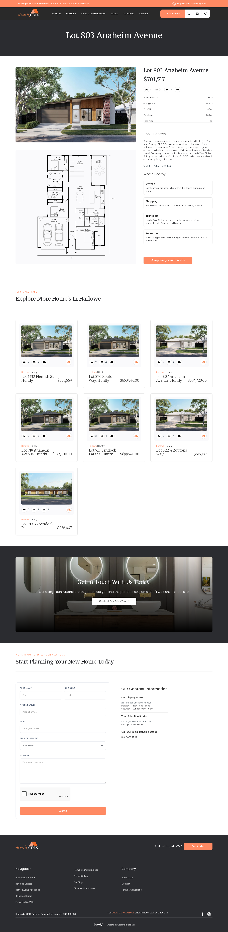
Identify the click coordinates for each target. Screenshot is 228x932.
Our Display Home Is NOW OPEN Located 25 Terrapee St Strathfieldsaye (53, 3)
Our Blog (78, 882)
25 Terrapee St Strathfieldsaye (136, 702)
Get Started (198, 846)
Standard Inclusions (84, 888)
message (24, 755)
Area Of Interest (29, 738)
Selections (129, 13)
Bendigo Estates (24, 883)
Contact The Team (172, 13)
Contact (143, 13)
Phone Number (28, 704)
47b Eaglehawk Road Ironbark (136, 721)
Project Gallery (81, 876)
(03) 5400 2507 (129, 737)
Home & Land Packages (93, 13)
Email (23, 721)
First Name (26, 688)
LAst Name (69, 688)
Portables (56, 13)
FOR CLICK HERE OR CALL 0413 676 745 (138, 912)
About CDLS (127, 877)
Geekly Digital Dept (126, 924)
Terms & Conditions (132, 889)
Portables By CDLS (25, 902)
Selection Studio (24, 896)
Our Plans (71, 13)
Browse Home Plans (25, 877)
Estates (114, 13)
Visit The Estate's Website (158, 166)
